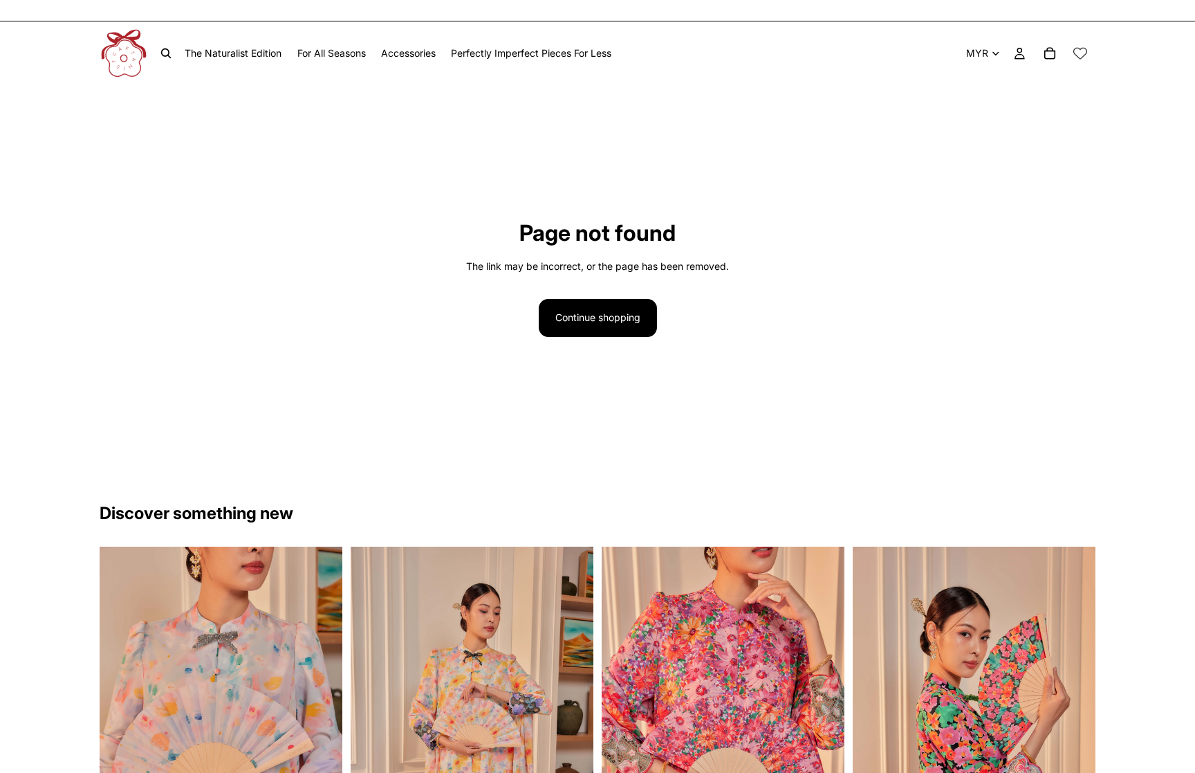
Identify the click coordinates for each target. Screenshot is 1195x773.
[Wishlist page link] (1080, 53)
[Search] (166, 53)
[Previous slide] (120, 728)
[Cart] (1050, 53)
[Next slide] (321, 728)
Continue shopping (597, 317)
